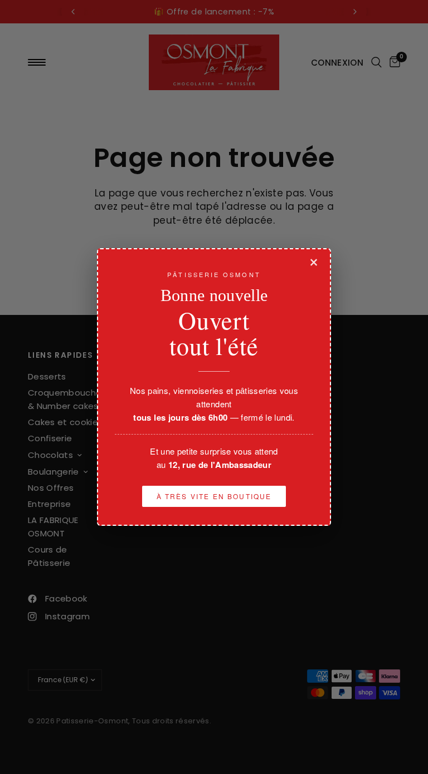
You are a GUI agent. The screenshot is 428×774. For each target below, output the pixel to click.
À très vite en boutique (214, 496)
